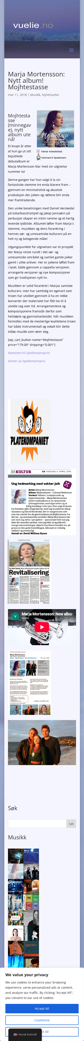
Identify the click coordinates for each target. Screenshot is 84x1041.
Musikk (35, 95)
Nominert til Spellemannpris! (29, 353)
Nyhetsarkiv (50, 95)
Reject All (42, 1032)
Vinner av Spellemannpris (26, 361)
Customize (42, 1020)
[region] (42, 1004)
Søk (71, 824)
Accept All (42, 1008)
